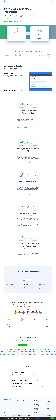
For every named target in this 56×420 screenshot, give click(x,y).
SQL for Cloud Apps (37, 412)
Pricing (24, 408)
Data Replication (36, 404)
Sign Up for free (8, 21)
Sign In (52, 1)
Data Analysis (36, 408)
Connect (24, 405)
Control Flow (19, 220)
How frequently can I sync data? (19, 372)
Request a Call (47, 1)
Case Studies (48, 401)
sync (31, 156)
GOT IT (53, 418)
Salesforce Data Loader (37, 409)
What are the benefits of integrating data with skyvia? (25, 380)
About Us (17, 400)
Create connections (8, 73)
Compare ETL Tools (49, 404)
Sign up (10, 76)
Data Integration (25, 400)
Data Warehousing (36, 405)
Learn (47, 405)
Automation (21, 183)
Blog (47, 400)
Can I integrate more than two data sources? (22, 383)
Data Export (35, 401)
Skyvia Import (20, 115)
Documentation (49, 408)
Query (24, 401)
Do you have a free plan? (18, 386)
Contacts (17, 401)
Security (25, 415)
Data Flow (36, 218)
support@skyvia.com (48, 415)
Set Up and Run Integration (10, 86)
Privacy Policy (30, 415)
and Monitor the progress (10, 90)
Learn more (28, 162)
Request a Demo (18, 21)
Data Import (35, 400)
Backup (24, 404)
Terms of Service (19, 415)
